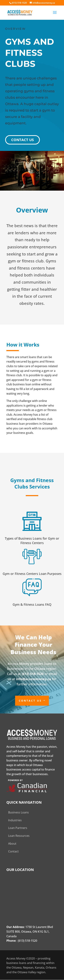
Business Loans (18, 812)
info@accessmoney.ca (33, 679)
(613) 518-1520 (33, 674)
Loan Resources (19, 836)
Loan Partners (17, 828)
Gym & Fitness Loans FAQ (32, 604)
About (12, 843)
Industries (15, 820)
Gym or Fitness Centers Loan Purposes (32, 574)
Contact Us (22, 139)
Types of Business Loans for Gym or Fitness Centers (32, 540)
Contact (13, 851)
